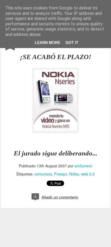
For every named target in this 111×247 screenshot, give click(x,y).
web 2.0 (88, 174)
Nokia (74, 174)
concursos (43, 174)
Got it (71, 42)
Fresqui (60, 174)
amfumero (83, 165)
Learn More (47, 42)
